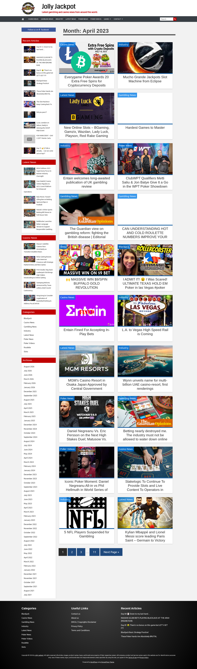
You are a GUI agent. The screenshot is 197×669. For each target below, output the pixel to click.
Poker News (83, 19)
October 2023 (29, 483)
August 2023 (29, 491)
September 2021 (30, 586)
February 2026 (30, 383)
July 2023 (28, 495)
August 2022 (29, 541)
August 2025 (29, 400)
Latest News (71, 19)
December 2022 (30, 524)
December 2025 (30, 391)
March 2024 (29, 462)
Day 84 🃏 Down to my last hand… (135, 614)
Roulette (27, 347)
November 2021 (30, 578)
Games (106, 19)
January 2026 (29, 387)
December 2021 (30, 574)
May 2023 (28, 504)
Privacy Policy (77, 626)
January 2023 (29, 520)
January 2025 (29, 421)
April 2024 (28, 458)
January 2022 (29, 570)
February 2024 (30, 466)
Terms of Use (132, 657)
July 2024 (28, 445)
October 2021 (29, 582)
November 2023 (30, 479)
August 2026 (29, 367)
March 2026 (29, 379)
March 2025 (29, 412)
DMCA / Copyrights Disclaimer (83, 622)
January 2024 (29, 470)
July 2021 (28, 595)
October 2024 (29, 433)
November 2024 (30, 429)
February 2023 (30, 516)
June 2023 (28, 499)
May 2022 (28, 553)
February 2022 (30, 566)
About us (75, 618)
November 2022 (30, 528)
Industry (59, 19)
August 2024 (29, 441)
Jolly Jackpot (59, 6)
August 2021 (29, 591)
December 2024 (30, 425)
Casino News (33, 19)
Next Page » (111, 552)
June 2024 (28, 450)
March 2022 (29, 562)
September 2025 (30, 396)
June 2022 (28, 549)
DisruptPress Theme (107, 662)
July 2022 (28, 545)
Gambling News (47, 19)
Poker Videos (96, 19)
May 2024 (28, 454)
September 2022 (30, 537)
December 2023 (30, 474)
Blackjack (124, 246)
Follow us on (38, 30)
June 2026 (28, 375)
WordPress (93, 662)
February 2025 (30, 416)
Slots (63, 246)
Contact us (75, 614)
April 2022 (28, 557)
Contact (117, 19)
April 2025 (28, 408)
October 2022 (29, 532)
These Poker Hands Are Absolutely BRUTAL (139, 636)
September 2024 (30, 437)
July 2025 (28, 404)
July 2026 (28, 371)
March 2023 (29, 512)
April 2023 (28, 508)
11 (94, 552)
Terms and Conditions (80, 630)
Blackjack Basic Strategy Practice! (135, 632)
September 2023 (30, 487)
